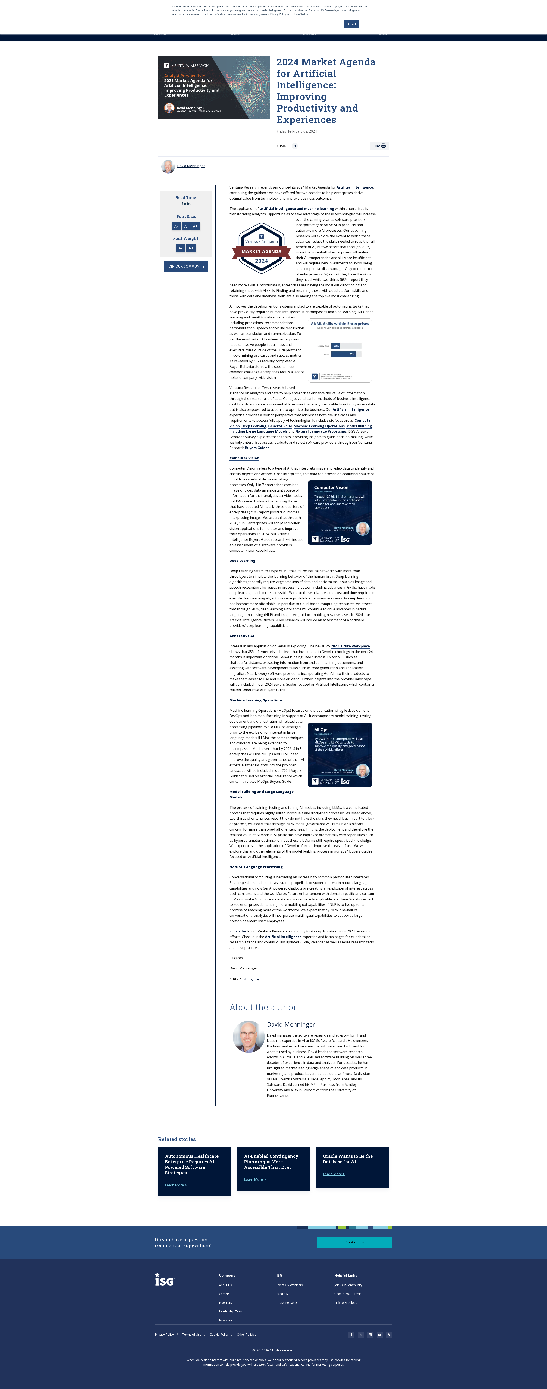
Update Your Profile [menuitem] (348, 1294)
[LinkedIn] (258, 979)
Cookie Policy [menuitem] (219, 1334)
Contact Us (355, 1242)
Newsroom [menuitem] (227, 1320)
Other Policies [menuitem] (246, 1334)
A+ (195, 226)
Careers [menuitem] (224, 1294)
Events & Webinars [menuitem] (290, 1285)
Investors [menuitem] (225, 1303)
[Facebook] (245, 979)
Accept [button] (352, 24)
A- (176, 226)
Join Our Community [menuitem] (348, 1285)
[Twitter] (251, 979)
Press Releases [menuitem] (287, 1303)
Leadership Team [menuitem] (231, 1311)
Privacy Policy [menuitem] (164, 1334)
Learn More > (176, 1185)
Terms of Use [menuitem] (191, 1334)
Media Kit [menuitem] (283, 1294)
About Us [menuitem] (225, 1285)
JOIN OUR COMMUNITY (186, 266)
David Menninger (291, 1024)
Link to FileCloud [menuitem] (345, 1303)
